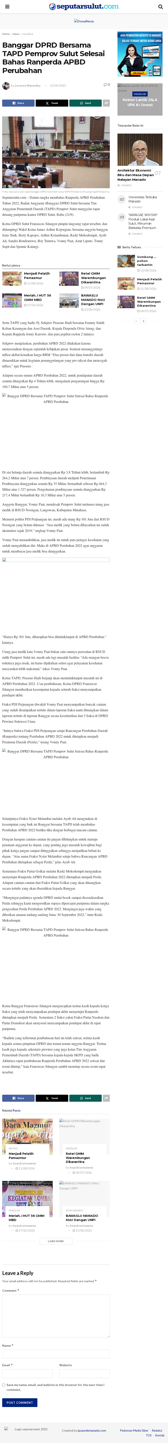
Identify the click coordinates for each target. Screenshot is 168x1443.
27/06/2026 (34, 305)
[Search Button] (160, 6)
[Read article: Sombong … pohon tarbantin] (126, 261)
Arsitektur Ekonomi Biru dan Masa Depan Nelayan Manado (135, 175)
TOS (149, 1435)
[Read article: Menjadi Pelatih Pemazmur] (12, 279)
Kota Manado (74, 1210)
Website (65, 1365)
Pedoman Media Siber (134, 1430)
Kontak (159, 1435)
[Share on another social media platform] (106, 103)
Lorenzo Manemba (27, 85)
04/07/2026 (92, 287)
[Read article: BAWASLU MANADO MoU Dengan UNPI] (69, 300)
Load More (56, 1241)
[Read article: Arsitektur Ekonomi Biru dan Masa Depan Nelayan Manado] (140, 150)
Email (7, 1365)
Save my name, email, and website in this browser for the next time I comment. (55, 1387)
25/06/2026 (92, 309)
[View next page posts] (143, 321)
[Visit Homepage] (84, 6)
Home (6, 34)
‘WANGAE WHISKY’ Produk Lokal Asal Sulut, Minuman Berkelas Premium (143, 221)
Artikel (13, 1148)
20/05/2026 (141, 113)
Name (8, 1345)
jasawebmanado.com (92, 1430)
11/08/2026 (34, 283)
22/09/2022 (58, 85)
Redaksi (157, 1430)
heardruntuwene (24, 1163)
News (16, 34)
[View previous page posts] (136, 321)
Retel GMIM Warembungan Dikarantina (93, 278)
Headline (28, 34)
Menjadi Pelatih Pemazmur (37, 276)
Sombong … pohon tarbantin (146, 260)
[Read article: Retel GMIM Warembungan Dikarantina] (69, 279)
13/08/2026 (148, 270)
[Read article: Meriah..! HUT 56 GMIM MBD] (12, 300)
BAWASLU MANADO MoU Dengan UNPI (93, 299)
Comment (10, 1290)
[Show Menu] (7, 6)
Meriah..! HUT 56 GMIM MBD (37, 297)
